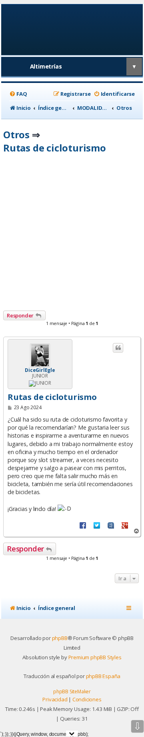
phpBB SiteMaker (72, 691)
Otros (16, 134)
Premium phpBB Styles (95, 657)
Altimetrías (46, 66)
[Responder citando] (118, 348)
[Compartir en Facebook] (82, 525)
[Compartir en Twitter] (96, 525)
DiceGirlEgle (40, 370)
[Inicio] (72, 29)
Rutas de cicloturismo (54, 147)
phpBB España (103, 676)
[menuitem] (18, 94)
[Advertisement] (72, 234)
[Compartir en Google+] (124, 525)
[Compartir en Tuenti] (110, 525)
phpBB (60, 638)
